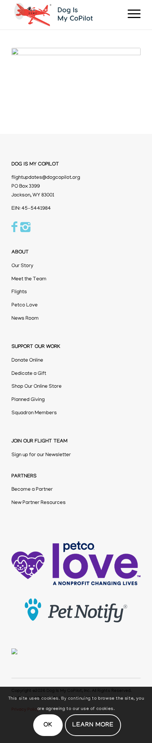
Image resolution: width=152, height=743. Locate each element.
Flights (19, 292)
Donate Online (27, 360)
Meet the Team (28, 279)
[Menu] (130, 14)
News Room (25, 318)
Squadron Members (34, 413)
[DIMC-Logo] (63, 14)
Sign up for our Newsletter (41, 455)
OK (48, 725)
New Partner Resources (38, 503)
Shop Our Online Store (36, 387)
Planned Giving (28, 400)
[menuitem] (130, 14)
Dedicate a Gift (28, 374)
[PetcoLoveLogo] (76, 563)
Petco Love (24, 305)
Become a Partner (32, 490)
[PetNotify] (76, 611)
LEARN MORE (93, 725)
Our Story (22, 266)
